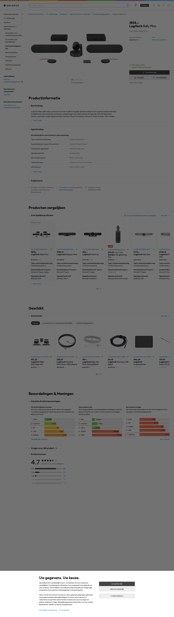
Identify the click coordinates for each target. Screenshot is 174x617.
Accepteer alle (116, 584)
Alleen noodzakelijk (117, 589)
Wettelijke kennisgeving (48, 610)
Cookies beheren (117, 596)
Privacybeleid (64, 610)
